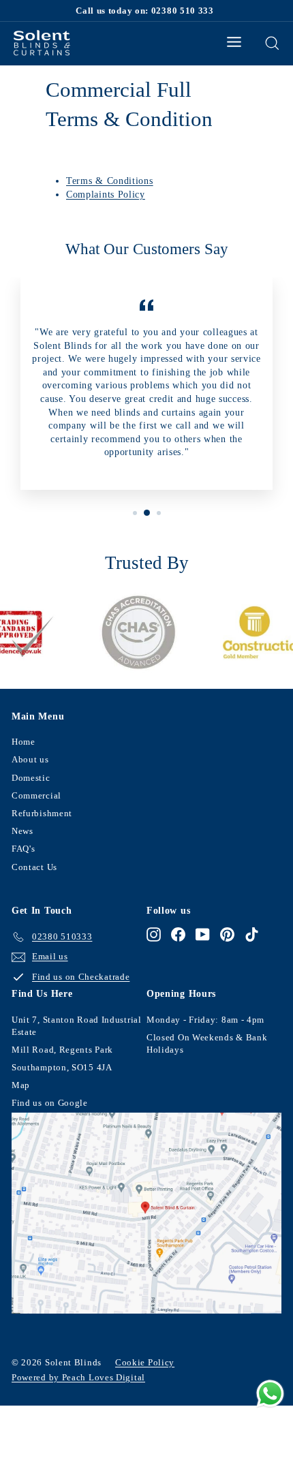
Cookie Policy (144, 1362)
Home (23, 742)
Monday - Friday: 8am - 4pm (205, 1020)
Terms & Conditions (109, 181)
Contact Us (34, 867)
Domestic (31, 778)
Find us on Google (50, 1103)
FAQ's (23, 848)
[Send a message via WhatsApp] (270, 1394)
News (22, 831)
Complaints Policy (105, 194)
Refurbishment (42, 813)
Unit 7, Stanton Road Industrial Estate (77, 1026)
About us (30, 759)
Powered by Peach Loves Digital (78, 1377)
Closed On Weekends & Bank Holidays (207, 1043)
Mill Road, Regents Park (62, 1049)
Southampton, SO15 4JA (62, 1067)
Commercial (36, 795)
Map (21, 1085)
